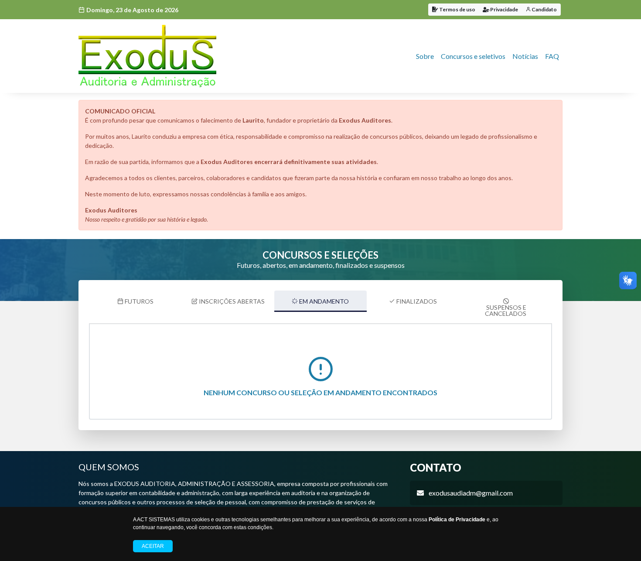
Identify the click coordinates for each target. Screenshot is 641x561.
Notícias (525, 56)
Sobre (425, 56)
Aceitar (153, 546)
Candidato (544, 9)
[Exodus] (147, 56)
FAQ (552, 56)
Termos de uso (456, 9)
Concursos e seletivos (473, 56)
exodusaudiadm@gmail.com (471, 493)
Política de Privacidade (457, 520)
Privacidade (503, 9)
